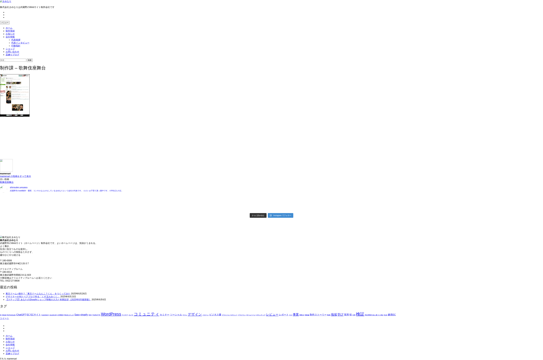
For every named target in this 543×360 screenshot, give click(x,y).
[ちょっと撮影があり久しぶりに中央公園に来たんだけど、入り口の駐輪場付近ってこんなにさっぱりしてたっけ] (135, 204)
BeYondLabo (11, 315)
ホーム (9, 28)
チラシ (185, 315)
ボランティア (261, 315)
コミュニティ (146, 314)
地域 (334, 314)
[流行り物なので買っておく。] (135, 197)
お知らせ (10, 34)
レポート (284, 314)
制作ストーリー (318, 314)
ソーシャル (176, 314)
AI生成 (4, 315)
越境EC (392, 314)
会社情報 (10, 37)
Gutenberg (45, 315)
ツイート (4, 318)
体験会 (301, 315)
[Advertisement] (85, 139)
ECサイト (35, 314)
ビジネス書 (215, 314)
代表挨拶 (15, 40)
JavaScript (53, 315)
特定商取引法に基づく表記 (374, 315)
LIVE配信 (60, 315)
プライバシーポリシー (229, 315)
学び (340, 314)
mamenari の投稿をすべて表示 (15, 176)
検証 (360, 314)
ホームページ (251, 315)
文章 (353, 315)
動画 (328, 315)
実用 (346, 314)
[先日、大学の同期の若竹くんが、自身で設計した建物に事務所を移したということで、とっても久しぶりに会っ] (407, 199)
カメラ (131, 315)
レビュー (272, 314)
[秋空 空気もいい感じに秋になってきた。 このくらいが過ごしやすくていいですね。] (407, 204)
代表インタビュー (20, 43)
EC (28, 314)
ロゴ (290, 315)
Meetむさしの (69, 315)
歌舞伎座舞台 (7, 182)
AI (0, 315)
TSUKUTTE (96, 315)
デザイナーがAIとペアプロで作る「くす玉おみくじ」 (33, 296)
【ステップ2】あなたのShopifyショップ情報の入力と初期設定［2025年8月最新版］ (48, 299)
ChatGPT (21, 314)
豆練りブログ (12, 54)
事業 (296, 314)
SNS (90, 315)
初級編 (307, 315)
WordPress (111, 314)
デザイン (195, 314)
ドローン (205, 315)
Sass (77, 314)
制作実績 (10, 31)
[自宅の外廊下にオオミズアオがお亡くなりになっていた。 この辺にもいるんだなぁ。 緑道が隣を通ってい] (135, 209)
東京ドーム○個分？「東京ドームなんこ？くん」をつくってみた (38, 293)
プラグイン (242, 315)
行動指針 (15, 46)
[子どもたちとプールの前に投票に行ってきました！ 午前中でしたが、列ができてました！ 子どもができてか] (407, 209)
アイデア (125, 315)
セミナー (164, 314)
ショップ (10, 49)
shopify (84, 314)
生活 (385, 315)
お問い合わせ (12, 51)
